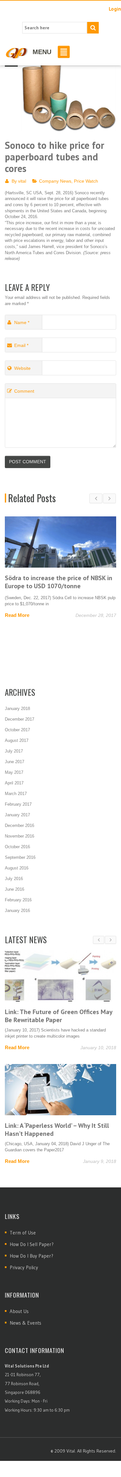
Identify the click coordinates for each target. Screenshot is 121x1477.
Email (21, 345)
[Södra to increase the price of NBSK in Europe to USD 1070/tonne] (60, 541)
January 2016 (17, 910)
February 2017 (18, 804)
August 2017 (16, 740)
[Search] (93, 28)
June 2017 (14, 761)
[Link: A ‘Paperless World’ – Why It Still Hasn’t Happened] (60, 1089)
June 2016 (14, 889)
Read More (17, 615)
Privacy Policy (24, 1267)
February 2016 (18, 899)
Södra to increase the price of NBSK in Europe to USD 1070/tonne (58, 582)
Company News (55, 181)
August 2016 (16, 868)
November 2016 (19, 836)
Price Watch (86, 181)
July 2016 (14, 878)
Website (22, 368)
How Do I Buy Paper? (31, 1256)
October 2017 (17, 729)
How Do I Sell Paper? (32, 1244)
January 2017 (17, 814)
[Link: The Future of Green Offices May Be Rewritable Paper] (60, 976)
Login (115, 9)
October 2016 (17, 846)
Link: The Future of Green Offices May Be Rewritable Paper (58, 1016)
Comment (24, 391)
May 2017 (14, 772)
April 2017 (14, 783)
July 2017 (14, 751)
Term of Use (23, 1233)
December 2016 (19, 825)
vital (22, 181)
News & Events (25, 1323)
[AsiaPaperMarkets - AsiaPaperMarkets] (16, 52)
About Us (19, 1311)
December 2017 (19, 719)
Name (21, 322)
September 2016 (20, 857)
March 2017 (16, 793)
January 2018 (17, 708)
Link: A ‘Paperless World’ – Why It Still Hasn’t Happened (57, 1129)
